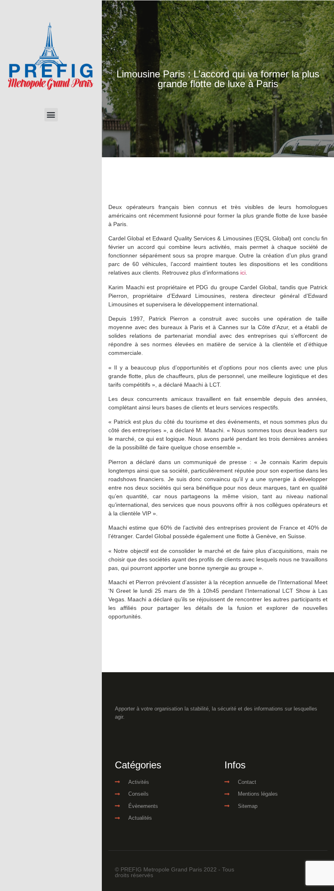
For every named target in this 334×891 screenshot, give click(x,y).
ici (243, 272)
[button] (51, 114)
